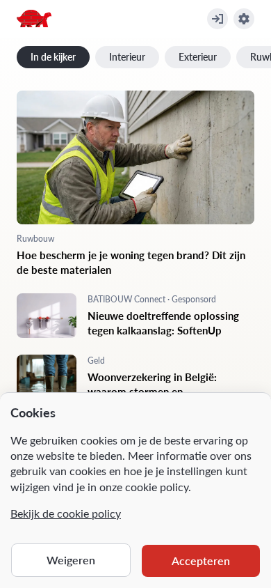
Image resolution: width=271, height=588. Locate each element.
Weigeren (71, 560)
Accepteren (201, 560)
